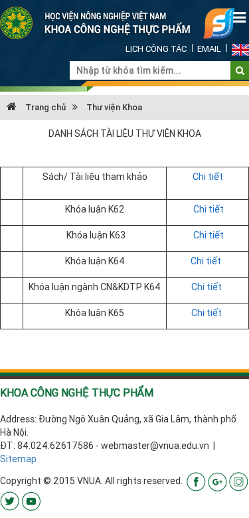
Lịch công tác (156, 48)
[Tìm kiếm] (240, 70)
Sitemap (18, 459)
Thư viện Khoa (114, 107)
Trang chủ (44, 107)
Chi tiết (208, 177)
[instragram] (238, 481)
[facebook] (196, 481)
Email (209, 48)
